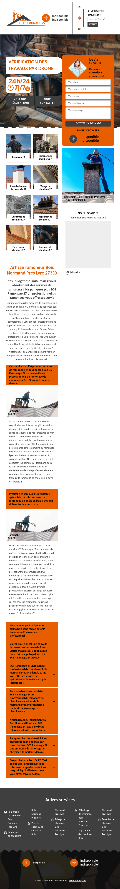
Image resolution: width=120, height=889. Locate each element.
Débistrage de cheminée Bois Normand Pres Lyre (85, 818)
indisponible (60, 16)
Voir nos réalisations (20, 101)
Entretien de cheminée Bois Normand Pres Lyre (108, 827)
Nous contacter (47, 101)
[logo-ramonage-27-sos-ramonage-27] (20, 18)
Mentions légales (77, 880)
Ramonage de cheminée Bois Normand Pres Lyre (14, 819)
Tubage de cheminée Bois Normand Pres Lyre (60, 827)
